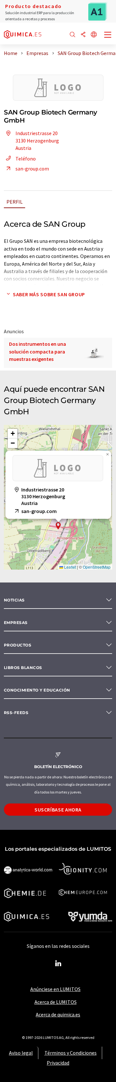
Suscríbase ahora (58, 809)
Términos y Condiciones (70, 1053)
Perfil (14, 201)
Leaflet (69, 567)
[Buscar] (72, 35)
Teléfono (25, 158)
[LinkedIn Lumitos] (58, 963)
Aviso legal (21, 1053)
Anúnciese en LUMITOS (55, 989)
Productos (17, 645)
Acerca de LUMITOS (55, 1002)
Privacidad (58, 1062)
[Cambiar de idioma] (93, 35)
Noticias (14, 600)
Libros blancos (23, 667)
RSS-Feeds (16, 712)
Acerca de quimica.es (58, 1014)
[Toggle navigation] (108, 35)
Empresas (16, 622)
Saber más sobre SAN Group (49, 294)
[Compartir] (83, 35)
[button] (58, 525)
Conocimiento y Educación (37, 690)
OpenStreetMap (97, 567)
